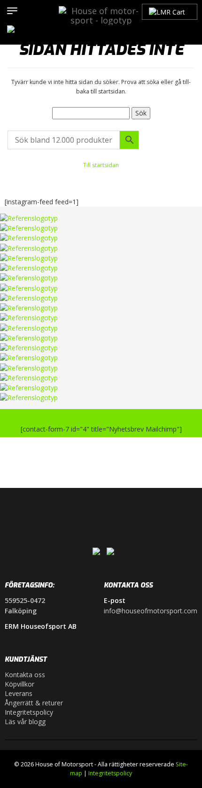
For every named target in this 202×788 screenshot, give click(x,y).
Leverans (18, 693)
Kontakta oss (25, 674)
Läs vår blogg (25, 721)
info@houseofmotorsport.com (150, 610)
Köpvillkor (19, 684)
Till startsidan (101, 165)
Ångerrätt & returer (34, 702)
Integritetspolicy (29, 712)
